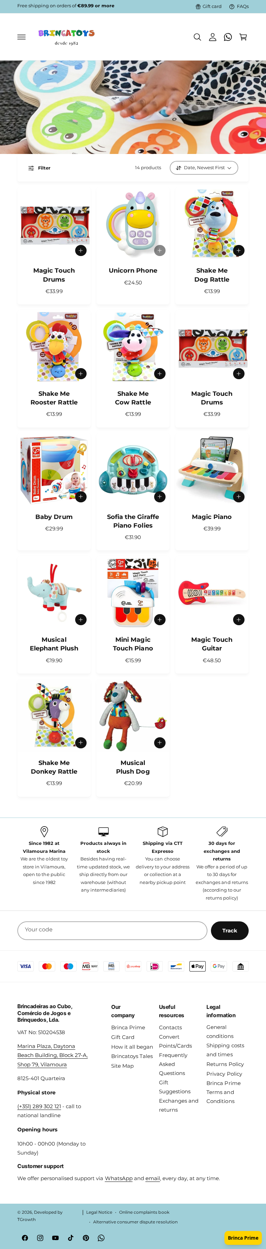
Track (229, 930)
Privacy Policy (224, 1074)
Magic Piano (212, 517)
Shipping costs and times (225, 1050)
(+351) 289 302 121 (39, 1106)
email (152, 1178)
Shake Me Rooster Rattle (53, 398)
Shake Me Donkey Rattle (54, 767)
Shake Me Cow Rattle (133, 398)
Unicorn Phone (133, 270)
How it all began (132, 1047)
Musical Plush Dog (133, 767)
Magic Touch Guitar (211, 644)
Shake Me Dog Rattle (211, 275)
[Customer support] (228, 37)
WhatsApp (119, 1178)
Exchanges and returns (178, 1105)
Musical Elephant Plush (54, 644)
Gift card (212, 6)
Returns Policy (224, 1064)
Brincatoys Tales (132, 1056)
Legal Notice (99, 1212)
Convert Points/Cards (175, 1041)
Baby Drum (53, 517)
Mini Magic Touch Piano (133, 644)
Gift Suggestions (174, 1087)
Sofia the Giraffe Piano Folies (133, 521)
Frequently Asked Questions (173, 1064)
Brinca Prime (128, 1027)
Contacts (170, 1027)
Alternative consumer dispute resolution (135, 1222)
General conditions (219, 1031)
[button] (21, 37)
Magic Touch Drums (53, 275)
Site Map (122, 1066)
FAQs (243, 6)
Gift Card (122, 1037)
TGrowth (26, 1219)
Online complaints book (144, 1212)
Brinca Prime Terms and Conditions (223, 1092)
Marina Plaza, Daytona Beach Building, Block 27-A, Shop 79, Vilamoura (52, 1055)
